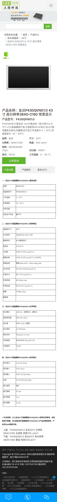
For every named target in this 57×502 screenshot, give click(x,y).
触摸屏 (5, 297)
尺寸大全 (20, 450)
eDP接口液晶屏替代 (33, 486)
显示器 (10, 483)
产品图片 (26, 169)
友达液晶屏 (12, 38)
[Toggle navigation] (51, 5)
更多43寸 (42, 169)
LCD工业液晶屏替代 (18, 488)
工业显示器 (32, 483)
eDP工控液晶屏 (14, 486)
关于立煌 (48, 450)
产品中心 (34, 34)
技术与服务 (30, 450)
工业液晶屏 (38, 480)
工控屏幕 (20, 483)
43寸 (23, 38)
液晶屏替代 (25, 480)
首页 (25, 34)
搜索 (48, 26)
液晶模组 (15, 181)
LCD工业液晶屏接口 (40, 477)
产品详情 (8, 169)
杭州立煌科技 (9, 477)
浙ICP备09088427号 (19, 457)
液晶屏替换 (23, 477)
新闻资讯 (39, 450)
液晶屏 (5, 192)
